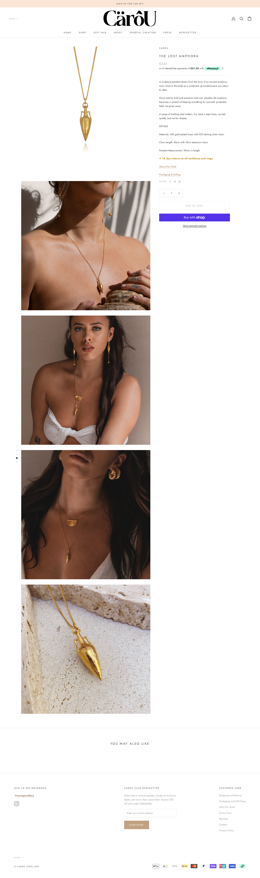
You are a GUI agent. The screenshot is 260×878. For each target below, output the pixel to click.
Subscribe (136, 824)
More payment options (194, 225)
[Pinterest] (179, 182)
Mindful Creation (143, 32)
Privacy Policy (226, 830)
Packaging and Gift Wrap (232, 801)
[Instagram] (16, 803)
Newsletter (187, 32)
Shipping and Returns (230, 795)
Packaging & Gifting (169, 174)
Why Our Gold (227, 807)
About (118, 32)
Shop (82, 32)
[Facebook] (170, 182)
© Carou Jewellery (26, 866)
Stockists (223, 818)
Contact (223, 824)
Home (68, 32)
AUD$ (12, 18)
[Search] (241, 18)
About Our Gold (167, 166)
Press (167, 32)
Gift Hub (100, 32)
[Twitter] (175, 182)
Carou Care (225, 813)
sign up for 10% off (130, 3)
